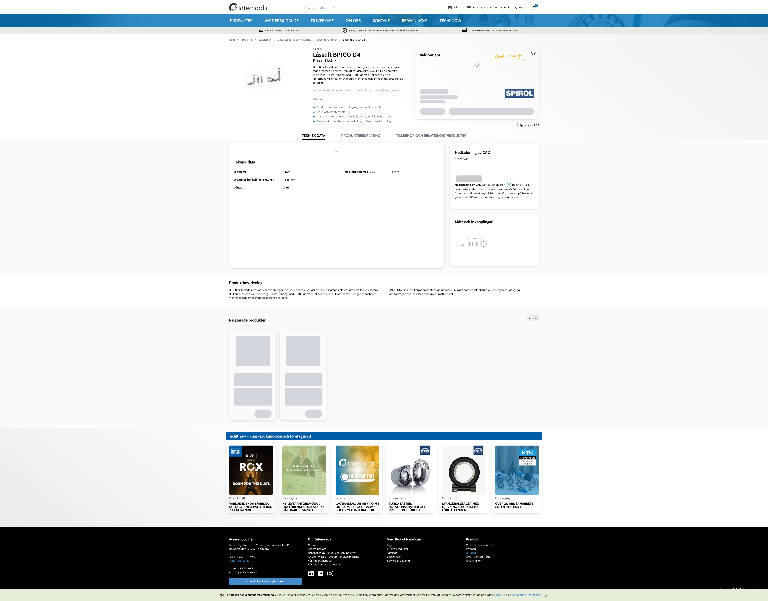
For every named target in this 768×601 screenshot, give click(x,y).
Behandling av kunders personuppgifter (332, 552)
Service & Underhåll (399, 560)
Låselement (394, 556)
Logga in (499, 594)
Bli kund (458, 7)
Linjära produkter (397, 548)
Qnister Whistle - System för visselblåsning (333, 556)
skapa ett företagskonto (526, 594)
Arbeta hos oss (317, 548)
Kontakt (506, 7)
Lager (390, 545)
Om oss (312, 545)
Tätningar (392, 552)
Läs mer (318, 99)
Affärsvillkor (473, 560)
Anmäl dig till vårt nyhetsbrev (265, 581)
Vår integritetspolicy (320, 560)
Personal (471, 548)
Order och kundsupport (480, 545)
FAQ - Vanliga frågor (485, 7)
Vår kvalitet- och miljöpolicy (325, 564)
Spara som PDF (529, 125)
